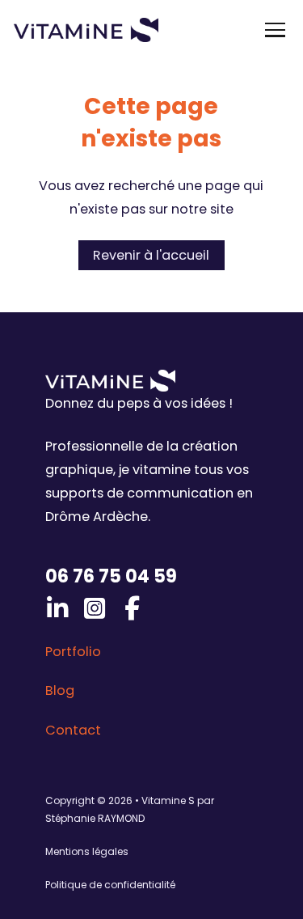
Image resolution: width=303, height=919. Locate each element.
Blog (59, 690)
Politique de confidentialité (110, 884)
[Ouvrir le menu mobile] (275, 30)
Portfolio (73, 651)
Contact (73, 730)
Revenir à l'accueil (151, 255)
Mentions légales (86, 851)
